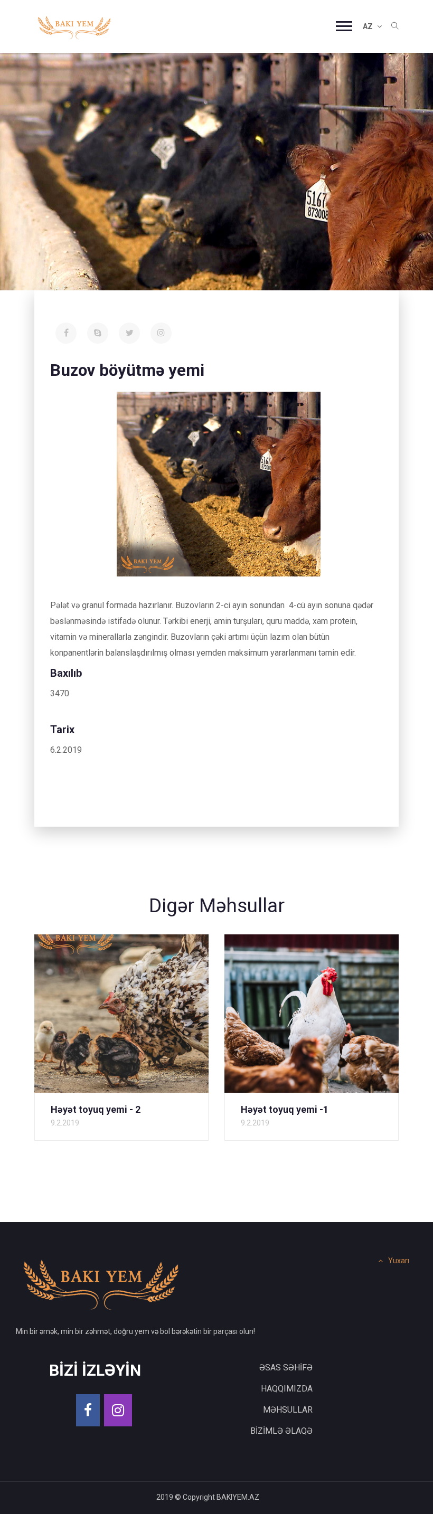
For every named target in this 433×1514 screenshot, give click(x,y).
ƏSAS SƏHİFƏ (286, 1367)
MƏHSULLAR (288, 1410)
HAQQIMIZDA (287, 1389)
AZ (368, 26)
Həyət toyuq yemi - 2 (95, 1109)
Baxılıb (66, 673)
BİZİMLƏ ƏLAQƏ (281, 1431)
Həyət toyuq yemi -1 (284, 1109)
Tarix (62, 729)
